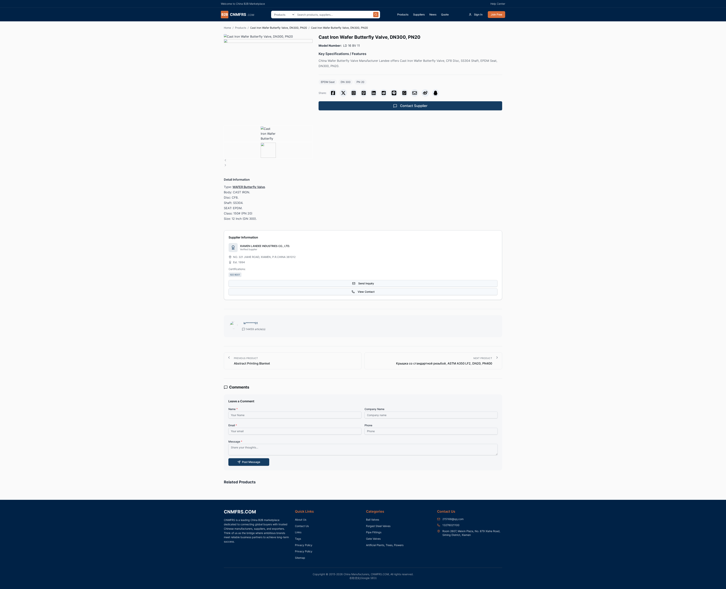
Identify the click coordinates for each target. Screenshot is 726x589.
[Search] (376, 14)
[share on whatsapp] (404, 93)
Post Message (251, 462)
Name (233, 409)
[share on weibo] (425, 93)
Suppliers (419, 14)
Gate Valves (373, 538)
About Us (300, 519)
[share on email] (414, 93)
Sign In (478, 14)
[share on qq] (435, 93)
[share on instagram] (353, 93)
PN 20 (360, 82)
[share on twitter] (343, 93)
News (433, 14)
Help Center (497, 3)
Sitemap (300, 557)
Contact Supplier (413, 106)
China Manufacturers (356, 574)
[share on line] (394, 93)
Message (235, 441)
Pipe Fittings (373, 532)
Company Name (374, 409)
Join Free (496, 14)
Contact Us (302, 526)
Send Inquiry (366, 283)
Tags (298, 538)
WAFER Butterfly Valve (249, 187)
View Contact (366, 291)
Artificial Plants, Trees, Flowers (384, 545)
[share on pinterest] (363, 93)
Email (232, 425)
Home (227, 27)
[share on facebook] (333, 93)
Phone (368, 425)
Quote (445, 14)
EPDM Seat (328, 82)
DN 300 (346, 82)
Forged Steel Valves (378, 526)
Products (403, 14)
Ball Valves (372, 519)
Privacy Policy (303, 545)
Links (298, 532)
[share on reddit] (383, 93)
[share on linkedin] (373, 93)
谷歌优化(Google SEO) (363, 578)
